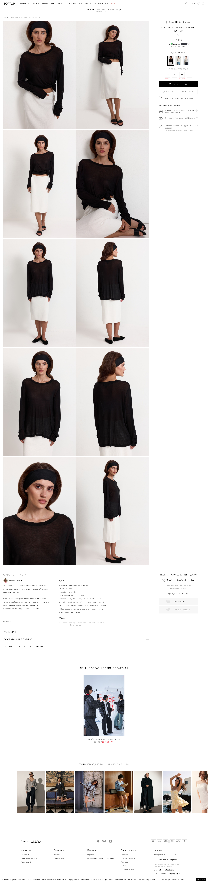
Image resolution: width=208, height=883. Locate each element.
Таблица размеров (178, 69)
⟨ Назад (6, 17)
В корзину (176, 84)
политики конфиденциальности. (170, 879)
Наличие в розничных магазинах (178, 98)
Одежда (35, 4)
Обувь (45, 4)
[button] (76, 574)
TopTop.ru (9, 4)
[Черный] (170, 61)
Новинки (24, 4)
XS (167, 75)
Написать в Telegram (168, 860)
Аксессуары (56, 4)
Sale (113, 4)
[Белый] (178, 61)
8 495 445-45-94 (169, 855)
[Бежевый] (185, 61)
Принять (201, 879)
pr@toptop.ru (175, 873)
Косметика (70, 4)
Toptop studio (85, 4)
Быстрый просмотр (31, 808)
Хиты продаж (101, 4)
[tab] (104, 669)
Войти (192, 4)
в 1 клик (168, 92)
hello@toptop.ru (167, 870)
